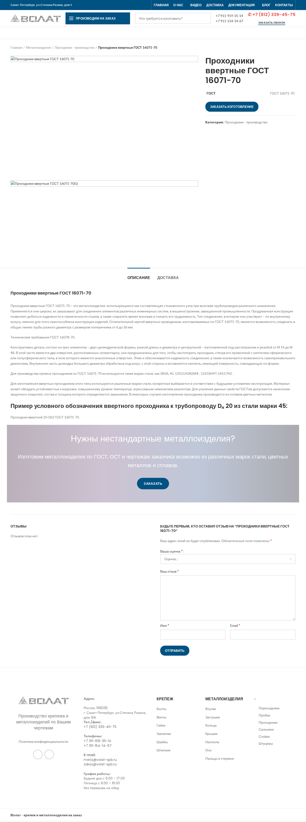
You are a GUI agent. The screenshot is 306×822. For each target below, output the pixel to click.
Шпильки (163, 750)
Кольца (211, 725)
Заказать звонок (271, 22)
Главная (16, 47)
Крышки (211, 734)
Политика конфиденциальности (43, 741)
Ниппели (212, 742)
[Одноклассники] (38, 754)
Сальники (266, 729)
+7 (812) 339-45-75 (100, 726)
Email (235, 625)
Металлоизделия (38, 47)
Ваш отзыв (169, 571)
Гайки (161, 725)
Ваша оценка (171, 551)
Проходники (268, 722)
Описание (138, 277)
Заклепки (164, 734)
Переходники (269, 708)
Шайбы (162, 742)
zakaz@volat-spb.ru (100, 764)
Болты (161, 709)
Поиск (204, 18)
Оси (208, 750)
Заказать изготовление (232, 107)
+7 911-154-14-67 (229, 21)
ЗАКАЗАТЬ (153, 483)
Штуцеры (266, 743)
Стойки (264, 736)
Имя (164, 625)
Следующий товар (293, 47)
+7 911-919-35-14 (229, 16)
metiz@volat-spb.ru (100, 759)
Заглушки (212, 717)
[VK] (49, 754)
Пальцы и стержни (219, 758)
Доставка (168, 277)
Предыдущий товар (283, 47)
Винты (161, 717)
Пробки (264, 715)
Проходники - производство (74, 47)
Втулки (210, 709)
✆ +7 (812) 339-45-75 (271, 14)
